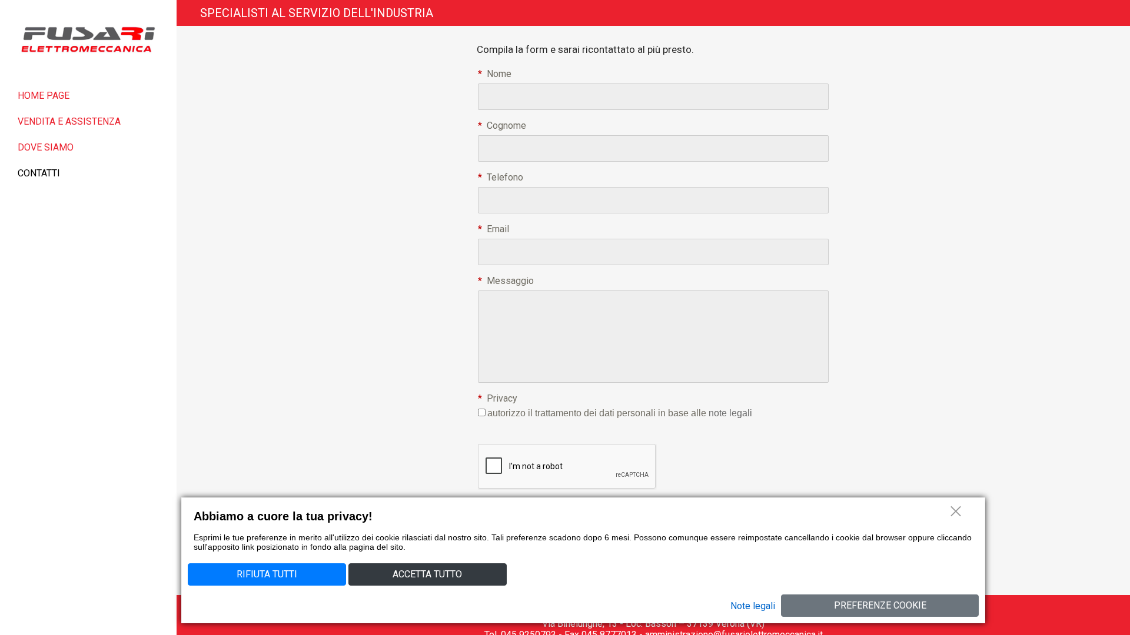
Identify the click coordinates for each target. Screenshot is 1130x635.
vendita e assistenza (69, 121)
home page (43, 95)
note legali (730, 413)
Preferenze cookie (880, 605)
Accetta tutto (427, 574)
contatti (39, 173)
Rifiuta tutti (267, 574)
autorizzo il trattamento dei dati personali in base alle (619, 413)
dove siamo (46, 147)
